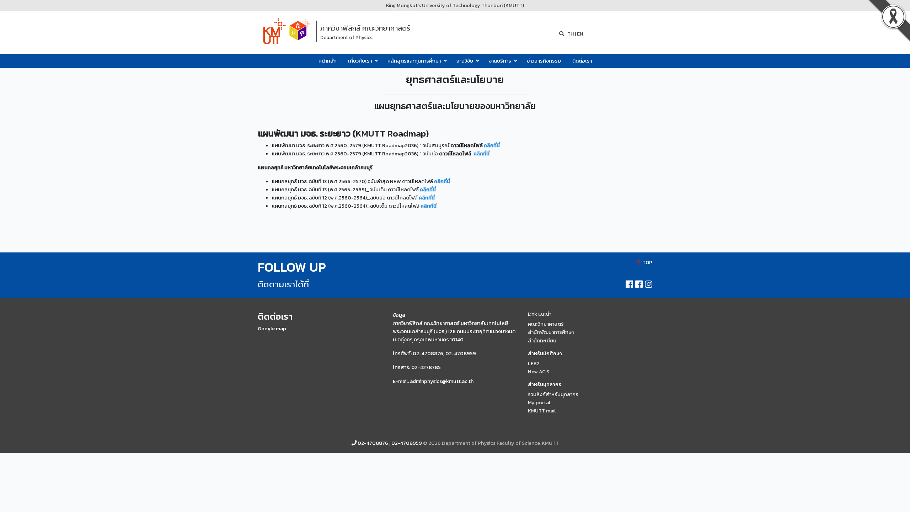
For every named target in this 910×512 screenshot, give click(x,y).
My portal (539, 402)
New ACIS (538, 371)
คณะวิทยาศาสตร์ (546, 324)
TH (570, 34)
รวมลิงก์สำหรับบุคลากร (553, 394)
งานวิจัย (465, 61)
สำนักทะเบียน (542, 341)
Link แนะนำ (539, 314)
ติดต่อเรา (582, 61)
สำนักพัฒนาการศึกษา (551, 332)
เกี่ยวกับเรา (360, 61)
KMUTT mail (542, 411)
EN (580, 34)
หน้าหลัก (327, 61)
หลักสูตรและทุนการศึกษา (414, 61)
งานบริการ (500, 61)
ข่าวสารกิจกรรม (544, 61)
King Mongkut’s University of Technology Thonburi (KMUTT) (455, 5)
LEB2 (534, 363)
